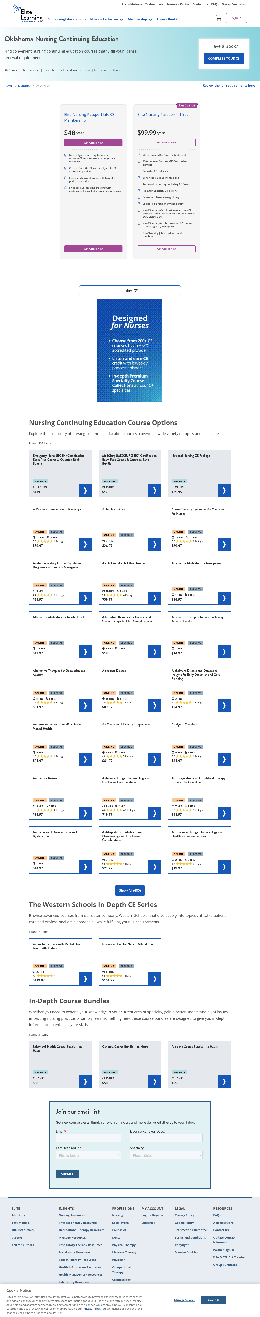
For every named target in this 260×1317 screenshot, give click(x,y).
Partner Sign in (223, 1250)
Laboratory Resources (74, 1282)
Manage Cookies (186, 1252)
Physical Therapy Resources (78, 1223)
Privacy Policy (184, 1215)
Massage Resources (72, 1237)
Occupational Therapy (121, 1269)
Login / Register (153, 1215)
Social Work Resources (74, 1252)
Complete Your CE (224, 58)
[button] (130, 290)
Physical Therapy (124, 1245)
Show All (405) (130, 890)
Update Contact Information (224, 1240)
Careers (17, 1237)
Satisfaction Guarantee (191, 1230)
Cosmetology (121, 1280)
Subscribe (148, 1223)
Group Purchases (234, 4)
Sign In (236, 18)
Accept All (213, 1300)
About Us (18, 1215)
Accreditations (132, 4)
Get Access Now (166, 142)
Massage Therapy (124, 1252)
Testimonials (154, 4)
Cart (219, 18)
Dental (116, 1237)
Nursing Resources (72, 1215)
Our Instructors (23, 1230)
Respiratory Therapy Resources (80, 1245)
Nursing (117, 1215)
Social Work (120, 1223)
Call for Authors (23, 1245)
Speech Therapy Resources (77, 1260)
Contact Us (200, 4)
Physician (118, 1260)
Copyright (182, 1245)
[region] (130, 1300)
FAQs (215, 4)
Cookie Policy (184, 1223)
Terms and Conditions (190, 1237)
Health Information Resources (80, 1267)
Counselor (119, 1230)
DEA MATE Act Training (229, 1257)
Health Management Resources (80, 1274)
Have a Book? (167, 19)
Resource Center (177, 4)
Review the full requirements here (229, 85)
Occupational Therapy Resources (81, 1230)
